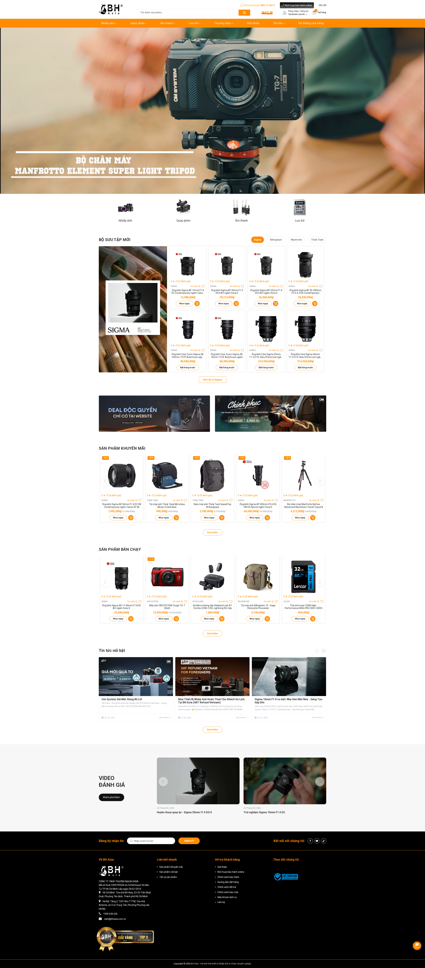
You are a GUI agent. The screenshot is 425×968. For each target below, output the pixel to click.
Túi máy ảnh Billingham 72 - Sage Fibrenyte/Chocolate (258, 607)
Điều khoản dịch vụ (227, 897)
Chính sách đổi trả (226, 887)
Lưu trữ (194, 23)
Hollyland (197, 601)
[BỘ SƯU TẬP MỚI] (133, 309)
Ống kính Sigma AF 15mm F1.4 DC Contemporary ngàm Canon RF (187, 292)
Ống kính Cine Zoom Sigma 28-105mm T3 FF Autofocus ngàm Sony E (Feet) (187, 356)
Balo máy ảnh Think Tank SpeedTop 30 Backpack (212, 505)
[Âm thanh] (241, 207)
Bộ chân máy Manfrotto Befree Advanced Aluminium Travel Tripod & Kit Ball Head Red (303, 506)
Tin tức (278, 23)
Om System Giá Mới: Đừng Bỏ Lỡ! (122, 699)
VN (324, 5)
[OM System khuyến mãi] (270, 413)
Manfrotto (296, 239)
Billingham (276, 239)
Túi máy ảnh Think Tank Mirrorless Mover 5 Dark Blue (167, 505)
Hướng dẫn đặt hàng (228, 882)
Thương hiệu (223, 23)
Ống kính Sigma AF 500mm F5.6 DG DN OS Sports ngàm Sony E (258, 505)
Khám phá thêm (111, 797)
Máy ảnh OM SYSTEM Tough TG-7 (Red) (167, 607)
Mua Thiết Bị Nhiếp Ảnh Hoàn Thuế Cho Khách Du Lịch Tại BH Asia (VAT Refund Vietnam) (211, 701)
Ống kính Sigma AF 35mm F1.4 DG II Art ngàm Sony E (266, 291)
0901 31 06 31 (267, 5)
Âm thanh (167, 23)
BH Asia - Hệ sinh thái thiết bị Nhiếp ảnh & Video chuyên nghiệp (221, 963)
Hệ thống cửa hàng (311, 23)
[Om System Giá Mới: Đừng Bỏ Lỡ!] (136, 676)
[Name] (244, 12)
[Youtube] (317, 840)
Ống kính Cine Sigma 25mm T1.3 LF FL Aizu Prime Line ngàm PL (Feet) (266, 356)
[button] (201, 189)
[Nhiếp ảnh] (125, 207)
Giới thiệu (253, 23)
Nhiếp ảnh (108, 23)
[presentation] (317, 650)
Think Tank (317, 239)
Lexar (286, 601)
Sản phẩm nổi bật (168, 872)
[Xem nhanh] (188, 265)
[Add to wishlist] (203, 286)
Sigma (257, 239)
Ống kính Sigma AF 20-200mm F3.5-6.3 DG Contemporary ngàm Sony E (305, 292)
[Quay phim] (183, 207)
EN (320, 5)
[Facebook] (310, 840)
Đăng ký (189, 840)
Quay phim (137, 23)
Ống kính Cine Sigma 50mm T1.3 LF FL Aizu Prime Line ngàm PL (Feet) (305, 356)
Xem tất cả (212, 379)
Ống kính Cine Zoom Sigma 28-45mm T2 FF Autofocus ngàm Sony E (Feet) (227, 356)
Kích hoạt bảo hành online (298, 5)
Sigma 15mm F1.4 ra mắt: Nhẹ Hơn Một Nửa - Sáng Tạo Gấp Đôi (288, 701)
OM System (152, 601)
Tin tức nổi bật (112, 650)
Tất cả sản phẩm (168, 877)
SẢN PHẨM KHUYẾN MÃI (122, 448)
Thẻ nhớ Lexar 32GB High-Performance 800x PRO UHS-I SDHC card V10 (303, 607)
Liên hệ (221, 902)
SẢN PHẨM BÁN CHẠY (120, 549)
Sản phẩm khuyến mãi (171, 867)
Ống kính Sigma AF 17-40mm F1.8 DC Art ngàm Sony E (121, 607)
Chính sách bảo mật (227, 892)
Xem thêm (212, 532)
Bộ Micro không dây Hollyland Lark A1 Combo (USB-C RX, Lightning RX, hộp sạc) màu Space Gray (212, 607)
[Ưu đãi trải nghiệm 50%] (154, 413)
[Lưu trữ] (300, 207)
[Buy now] (197, 303)
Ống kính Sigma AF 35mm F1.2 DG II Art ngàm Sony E (227, 291)
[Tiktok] (323, 840)
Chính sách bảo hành (228, 877)
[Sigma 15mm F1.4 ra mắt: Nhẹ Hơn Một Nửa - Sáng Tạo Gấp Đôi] (289, 676)
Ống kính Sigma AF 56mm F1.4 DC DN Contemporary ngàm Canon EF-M (121, 505)
